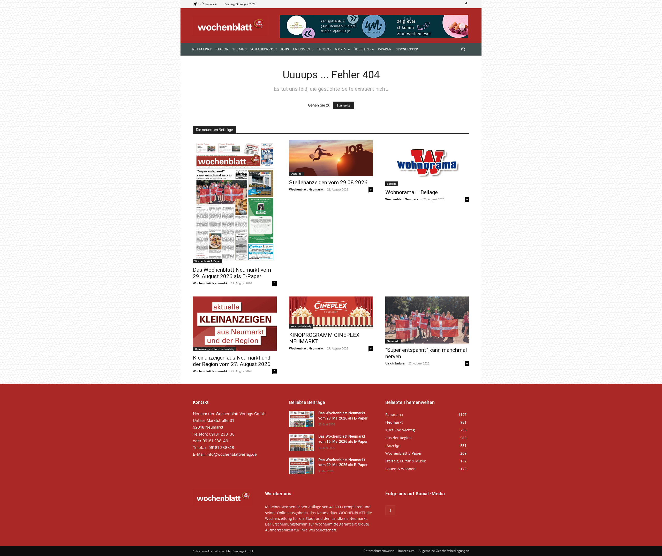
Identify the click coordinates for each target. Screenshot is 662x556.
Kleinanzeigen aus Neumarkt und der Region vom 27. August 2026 (231, 361)
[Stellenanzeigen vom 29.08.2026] (331, 158)
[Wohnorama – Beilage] (427, 163)
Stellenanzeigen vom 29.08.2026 (328, 182)
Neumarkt (393, 341)
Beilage (391, 183)
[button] (463, 49)
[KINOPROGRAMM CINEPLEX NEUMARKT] (331, 312)
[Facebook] (466, 4)
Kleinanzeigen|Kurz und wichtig (214, 349)
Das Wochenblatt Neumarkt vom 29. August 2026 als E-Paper (232, 273)
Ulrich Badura (395, 363)
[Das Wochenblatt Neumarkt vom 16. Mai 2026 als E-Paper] (301, 442)
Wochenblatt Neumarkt (210, 283)
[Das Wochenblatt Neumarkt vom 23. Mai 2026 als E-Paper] (301, 419)
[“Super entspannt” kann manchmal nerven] (427, 320)
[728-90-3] (374, 26)
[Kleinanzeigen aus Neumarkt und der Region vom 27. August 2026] (235, 324)
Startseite (343, 105)
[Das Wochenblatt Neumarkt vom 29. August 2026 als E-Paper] (235, 201)
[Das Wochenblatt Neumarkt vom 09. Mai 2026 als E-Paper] (301, 466)
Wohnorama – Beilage (411, 192)
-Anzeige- (296, 174)
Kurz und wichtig (301, 326)
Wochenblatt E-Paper (207, 261)
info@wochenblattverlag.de (232, 454)
